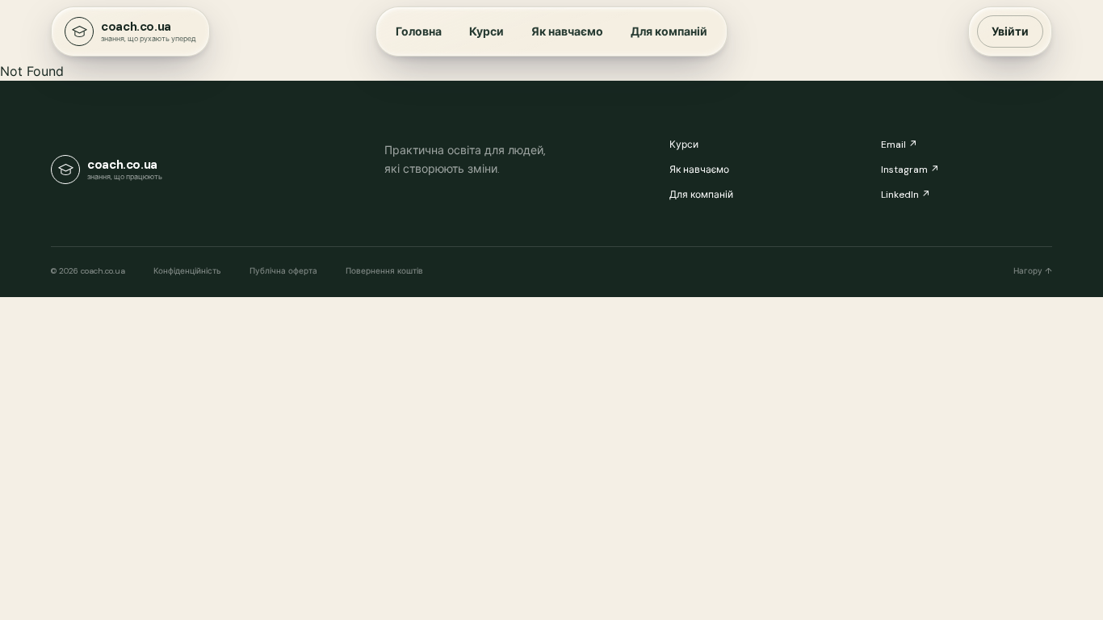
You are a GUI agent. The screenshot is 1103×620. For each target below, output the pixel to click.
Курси (486, 31)
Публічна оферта (283, 271)
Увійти (1010, 31)
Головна (419, 31)
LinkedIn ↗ (905, 194)
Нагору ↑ (1032, 271)
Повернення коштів (384, 271)
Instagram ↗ (910, 169)
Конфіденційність (187, 271)
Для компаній (669, 31)
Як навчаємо (567, 31)
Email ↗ (899, 144)
